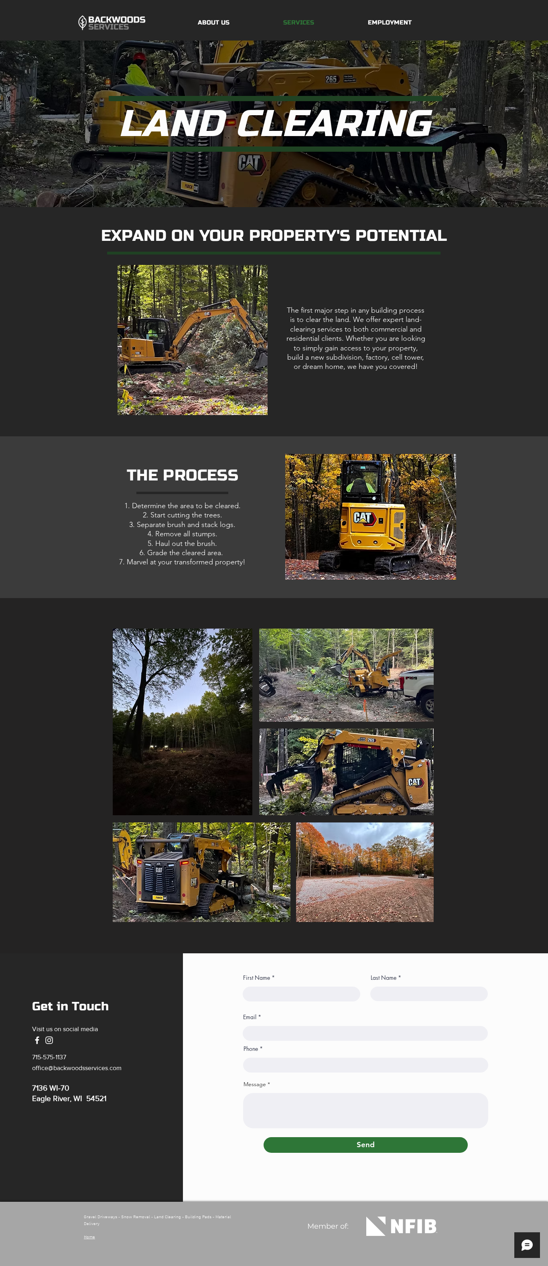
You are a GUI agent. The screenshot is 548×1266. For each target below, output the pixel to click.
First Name (256, 978)
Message (255, 1084)
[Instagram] (49, 1040)
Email (249, 1017)
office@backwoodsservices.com (77, 1067)
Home (89, 1237)
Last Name (383, 978)
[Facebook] (37, 1040)
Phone (251, 1049)
